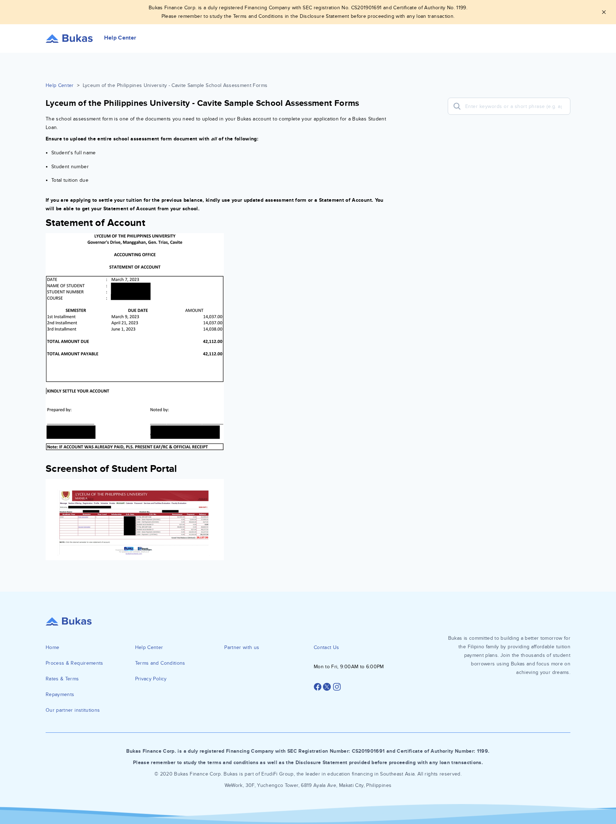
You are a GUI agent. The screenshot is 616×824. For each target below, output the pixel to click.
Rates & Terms (62, 679)
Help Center (60, 85)
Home (52, 647)
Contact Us (326, 647)
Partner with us (241, 647)
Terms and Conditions (160, 663)
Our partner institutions (73, 710)
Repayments (60, 694)
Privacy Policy (151, 679)
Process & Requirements (74, 663)
